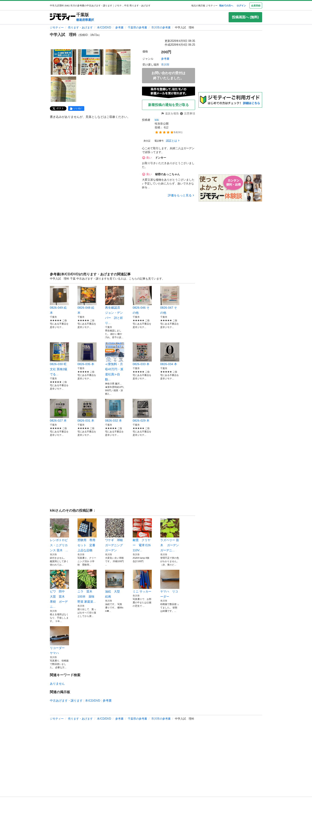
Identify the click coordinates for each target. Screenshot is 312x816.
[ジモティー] (62, 17)
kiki (157, 119)
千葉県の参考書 (137, 27)
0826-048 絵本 (85, 310)
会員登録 (255, 5)
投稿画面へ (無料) (245, 17)
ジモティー (57, 27)
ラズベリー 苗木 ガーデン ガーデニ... (169, 545)
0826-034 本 (168, 364)
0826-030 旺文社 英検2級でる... (58, 369)
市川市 (165, 64)
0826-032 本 (113, 420)
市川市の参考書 (161, 27)
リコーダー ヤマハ (59, 650)
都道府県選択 (85, 19)
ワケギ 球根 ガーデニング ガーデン (114, 545)
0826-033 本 (141, 364)
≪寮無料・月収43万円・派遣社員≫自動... (114, 371)
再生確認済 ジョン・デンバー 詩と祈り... (114, 315)
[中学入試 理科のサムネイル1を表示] (63, 62)
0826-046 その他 (141, 310)
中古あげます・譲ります (66, 700)
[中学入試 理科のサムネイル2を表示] (90, 62)
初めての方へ (226, 5)
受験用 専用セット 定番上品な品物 (86, 545)
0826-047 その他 (168, 310)
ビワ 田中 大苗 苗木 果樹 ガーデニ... (59, 599)
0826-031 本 (85, 420)
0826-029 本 (141, 420)
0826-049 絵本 (58, 310)
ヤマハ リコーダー (169, 594)
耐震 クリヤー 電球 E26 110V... (142, 545)
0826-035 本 (85, 364)
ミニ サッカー (142, 591)
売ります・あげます (80, 27)
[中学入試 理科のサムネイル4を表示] (63, 89)
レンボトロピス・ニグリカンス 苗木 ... (59, 545)
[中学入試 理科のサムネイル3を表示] (117, 62)
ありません (57, 683)
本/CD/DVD (104, 27)
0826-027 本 (58, 420)
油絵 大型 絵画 (114, 594)
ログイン (241, 5)
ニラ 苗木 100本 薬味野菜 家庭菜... (86, 596)
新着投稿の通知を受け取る (168, 105)
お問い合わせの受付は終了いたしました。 (169, 75)
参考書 (119, 27)
